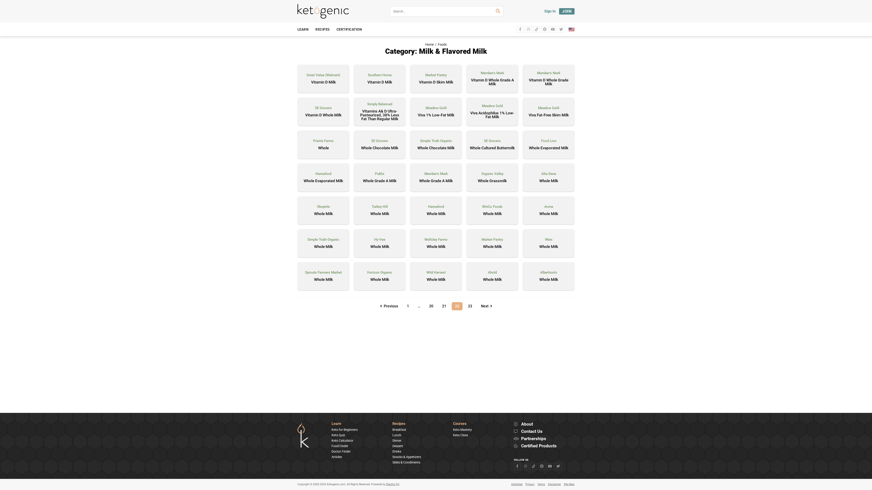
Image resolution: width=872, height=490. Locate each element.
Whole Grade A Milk (379, 181)
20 (433, 305)
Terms (541, 484)
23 (472, 305)
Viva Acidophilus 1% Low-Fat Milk (492, 115)
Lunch (396, 435)
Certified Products (539, 446)
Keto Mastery (462, 429)
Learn (336, 424)
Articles (337, 457)
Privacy (530, 484)
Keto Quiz (338, 435)
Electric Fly (392, 484)
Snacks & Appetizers (406, 457)
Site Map (569, 484)
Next (485, 306)
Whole (323, 148)
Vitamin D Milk (323, 82)
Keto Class (460, 435)
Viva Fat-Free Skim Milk (549, 115)
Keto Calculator (342, 440)
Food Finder (340, 446)
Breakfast (399, 429)
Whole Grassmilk (492, 181)
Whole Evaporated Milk (548, 148)
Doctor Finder (341, 451)
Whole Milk (548, 181)
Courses (459, 424)
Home (429, 45)
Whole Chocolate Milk (379, 148)
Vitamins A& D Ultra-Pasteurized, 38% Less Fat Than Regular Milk (379, 115)
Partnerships (533, 438)
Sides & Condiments (406, 462)
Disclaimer (554, 484)
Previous (390, 306)
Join (567, 11)
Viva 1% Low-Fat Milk (436, 115)
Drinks (396, 451)
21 (446, 305)
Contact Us (532, 431)
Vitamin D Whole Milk (323, 115)
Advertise (517, 484)
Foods (442, 45)
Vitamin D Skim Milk (436, 82)
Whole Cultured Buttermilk (492, 148)
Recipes (398, 424)
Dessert (397, 446)
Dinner (396, 440)
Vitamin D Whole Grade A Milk (492, 82)
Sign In (550, 11)
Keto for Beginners (345, 429)
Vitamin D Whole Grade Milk (548, 82)
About (527, 424)
